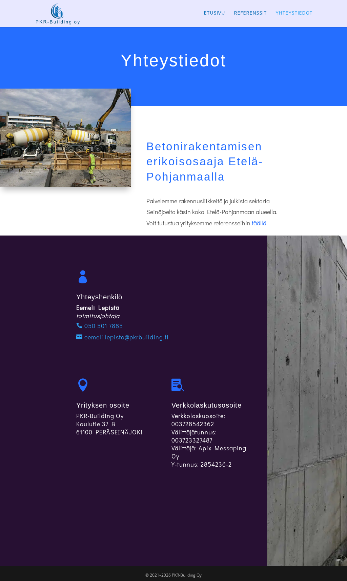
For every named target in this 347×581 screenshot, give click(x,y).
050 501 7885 (103, 326)
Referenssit (250, 14)
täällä (259, 223)
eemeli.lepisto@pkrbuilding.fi (126, 337)
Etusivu (214, 14)
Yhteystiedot (293, 14)
